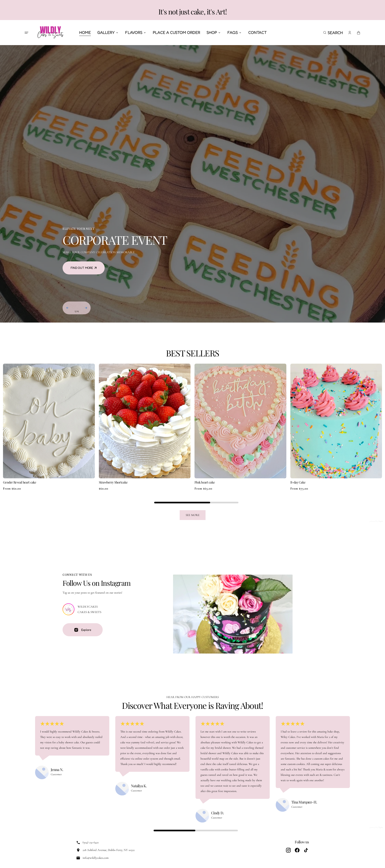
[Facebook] (297, 850)
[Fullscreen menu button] (26, 32)
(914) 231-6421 (91, 842)
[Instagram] (288, 850)
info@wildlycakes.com (95, 858)
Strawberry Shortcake (113, 482)
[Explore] (68, 609)
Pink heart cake (205, 482)
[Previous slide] (67, 307)
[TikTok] (306, 850)
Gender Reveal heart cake (19, 482)
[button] (333, 32)
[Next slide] (86, 307)
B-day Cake (298, 482)
